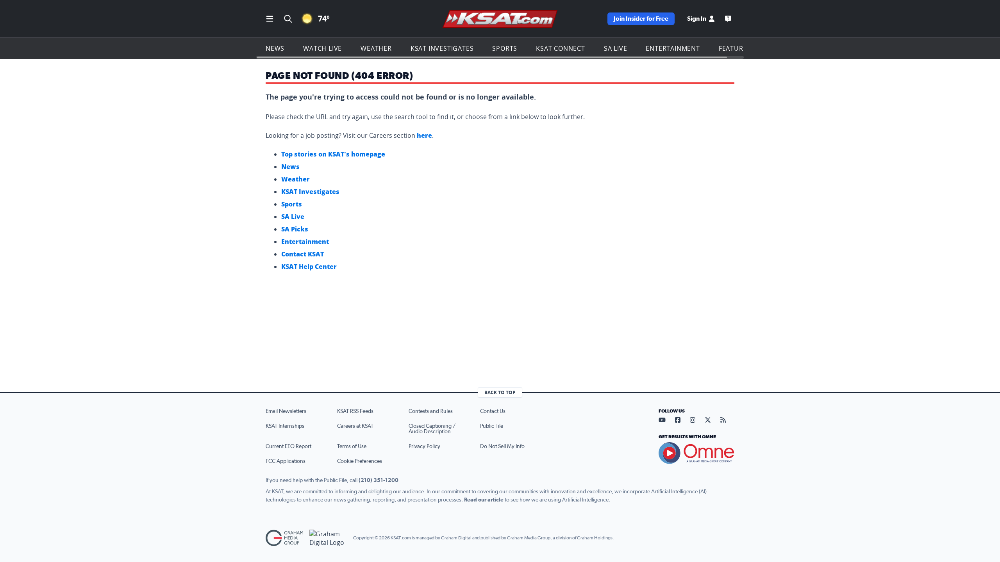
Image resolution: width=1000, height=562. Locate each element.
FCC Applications (285, 461)
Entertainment (673, 48)
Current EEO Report (288, 446)
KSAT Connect (560, 48)
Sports (504, 48)
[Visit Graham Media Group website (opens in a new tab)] (284, 538)
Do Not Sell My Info (502, 446)
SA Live (615, 48)
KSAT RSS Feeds (355, 411)
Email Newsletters (286, 411)
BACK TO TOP (500, 392)
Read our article (484, 500)
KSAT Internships (285, 426)
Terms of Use (351, 446)
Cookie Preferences (359, 461)
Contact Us (492, 411)
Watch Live (322, 48)
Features (735, 48)
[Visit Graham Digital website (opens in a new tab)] (328, 538)
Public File (491, 426)
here (424, 135)
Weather (376, 48)
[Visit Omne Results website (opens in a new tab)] (696, 453)
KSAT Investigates (442, 48)
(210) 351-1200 (378, 480)
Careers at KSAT (355, 426)
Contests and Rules (431, 411)
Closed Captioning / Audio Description (432, 428)
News (275, 48)
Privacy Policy (424, 446)
